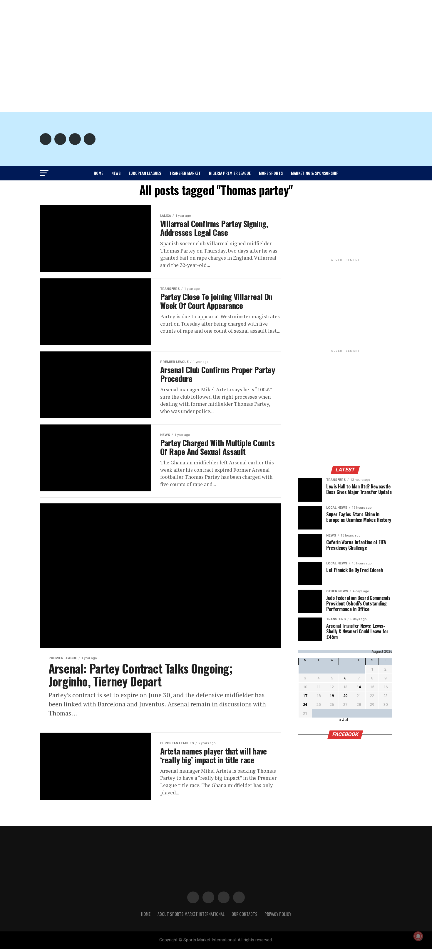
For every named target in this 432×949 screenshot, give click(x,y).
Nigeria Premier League (230, 173)
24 (305, 704)
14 (359, 687)
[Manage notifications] (418, 936)
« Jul (343, 720)
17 (305, 695)
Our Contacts (244, 914)
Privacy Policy (277, 914)
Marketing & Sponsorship (315, 173)
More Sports (271, 173)
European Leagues (145, 173)
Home (98, 173)
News (115, 173)
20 (345, 695)
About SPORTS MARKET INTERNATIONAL (191, 914)
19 (332, 695)
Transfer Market (185, 173)
